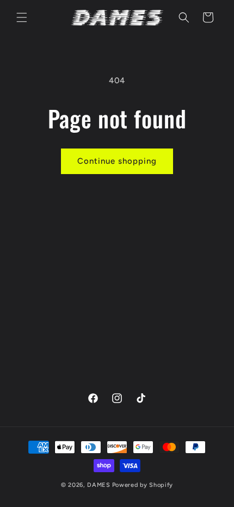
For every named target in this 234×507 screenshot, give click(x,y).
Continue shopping (117, 161)
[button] (22, 17)
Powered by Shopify (143, 485)
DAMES (98, 485)
